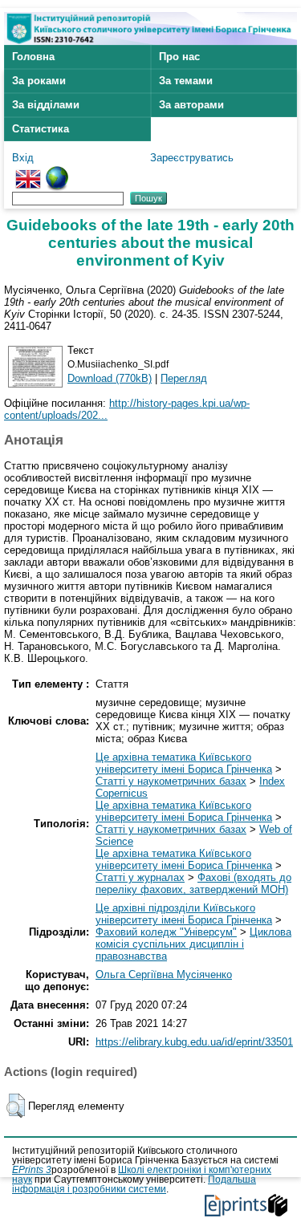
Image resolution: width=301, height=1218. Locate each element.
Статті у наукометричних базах (171, 781)
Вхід (23, 158)
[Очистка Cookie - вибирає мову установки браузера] (57, 172)
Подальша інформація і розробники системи (134, 1184)
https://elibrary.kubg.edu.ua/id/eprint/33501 (194, 1042)
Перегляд (184, 378)
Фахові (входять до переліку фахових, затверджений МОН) (193, 883)
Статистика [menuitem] (40, 129)
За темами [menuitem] (186, 81)
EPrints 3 (31, 1170)
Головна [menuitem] (33, 57)
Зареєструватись (192, 158)
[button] (15, 1106)
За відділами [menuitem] (45, 105)
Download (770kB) (109, 378)
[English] (28, 172)
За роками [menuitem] (39, 81)
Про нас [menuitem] (179, 57)
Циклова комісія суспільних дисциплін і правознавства (193, 944)
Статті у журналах (140, 877)
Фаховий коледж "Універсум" (166, 932)
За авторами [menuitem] (191, 105)
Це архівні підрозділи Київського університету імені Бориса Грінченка (184, 914)
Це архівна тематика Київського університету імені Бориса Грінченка (184, 763)
